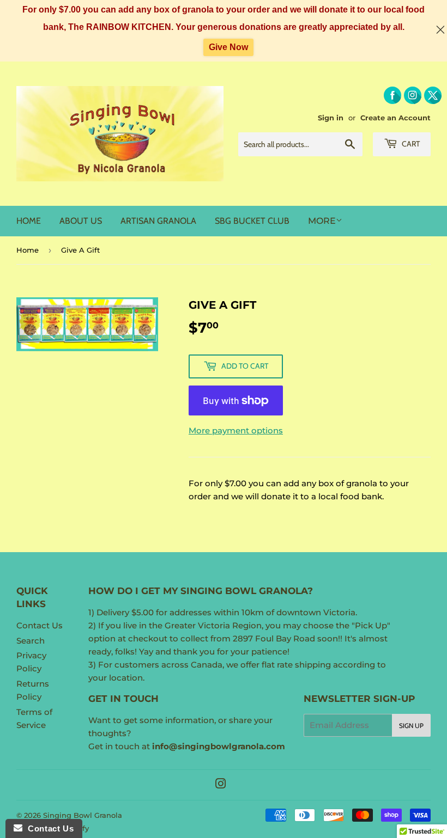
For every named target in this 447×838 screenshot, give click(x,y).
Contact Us (39, 625)
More (322, 221)
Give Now (228, 47)
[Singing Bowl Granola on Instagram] (220, 785)
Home (28, 221)
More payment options (236, 430)
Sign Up (411, 725)
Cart (410, 144)
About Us (80, 221)
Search (30, 640)
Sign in (330, 118)
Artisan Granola (158, 221)
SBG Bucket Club (252, 221)
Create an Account (395, 118)
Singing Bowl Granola (82, 815)
